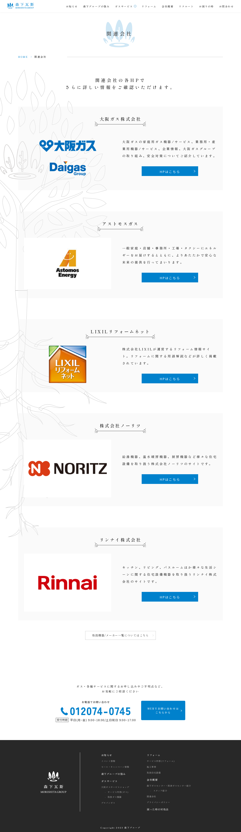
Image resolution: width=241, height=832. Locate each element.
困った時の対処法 (157, 809)
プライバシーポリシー (158, 802)
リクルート (186, 6)
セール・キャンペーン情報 (115, 766)
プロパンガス (108, 802)
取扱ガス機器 (115, 796)
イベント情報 (108, 760)
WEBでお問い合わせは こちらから (163, 710)
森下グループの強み (96, 6)
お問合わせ (226, 6)
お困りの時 (206, 6)
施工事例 (151, 766)
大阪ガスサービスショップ (115, 786)
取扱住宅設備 (154, 772)
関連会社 (151, 796)
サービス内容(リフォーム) (160, 760)
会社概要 (168, 6)
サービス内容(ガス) (118, 791)
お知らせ (72, 6)
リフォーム (149, 6)
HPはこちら (170, 171)
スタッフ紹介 (160, 790)
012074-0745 (100, 709)
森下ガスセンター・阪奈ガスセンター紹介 (169, 785)
